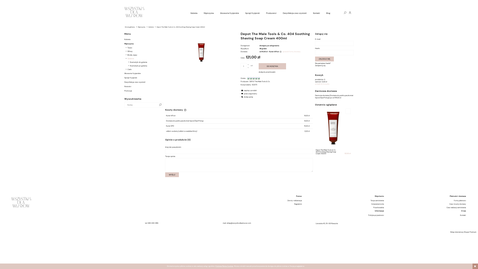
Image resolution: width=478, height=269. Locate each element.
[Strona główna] (155, 12)
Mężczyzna (129, 44)
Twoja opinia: (170, 156)
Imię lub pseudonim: (173, 147)
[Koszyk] (340, 12)
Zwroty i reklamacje (294, 201)
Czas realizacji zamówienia (456, 207)
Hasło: (317, 48)
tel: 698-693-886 (151, 223)
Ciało (129, 69)
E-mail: (318, 39)
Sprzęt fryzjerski (130, 78)
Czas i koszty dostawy (457, 204)
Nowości (127, 86)
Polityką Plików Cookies (224, 266)
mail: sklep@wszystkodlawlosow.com (237, 223)
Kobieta (127, 39)
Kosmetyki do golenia (138, 62)
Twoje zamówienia (377, 201)
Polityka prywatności (376, 215)
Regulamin (298, 204)
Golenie (130, 58)
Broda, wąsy (132, 55)
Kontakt (463, 215)
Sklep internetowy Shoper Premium (463, 232)
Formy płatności (460, 201)
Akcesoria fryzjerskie (132, 73)
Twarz (129, 48)
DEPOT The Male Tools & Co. (259, 81)
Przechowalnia (378, 207)
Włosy (130, 51)
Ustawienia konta (377, 204)
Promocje (128, 91)
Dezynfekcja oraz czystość (135, 82)
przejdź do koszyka (322, 84)
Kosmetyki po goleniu (138, 66)
